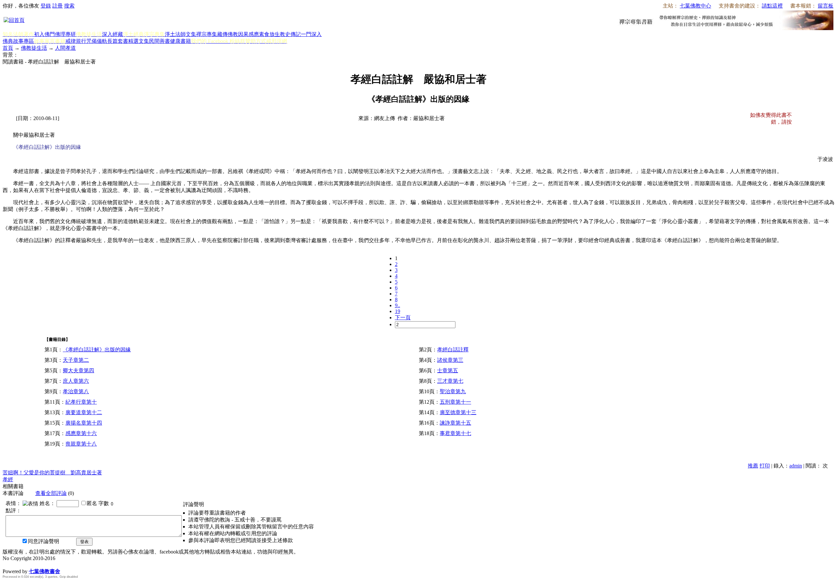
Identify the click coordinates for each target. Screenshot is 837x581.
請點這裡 (772, 6)
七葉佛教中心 (695, 6)
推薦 (753, 465)
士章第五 (447, 370)
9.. (397, 305)
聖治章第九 (453, 391)
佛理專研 (65, 34)
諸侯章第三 (450, 360)
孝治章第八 (76, 391)
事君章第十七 (455, 433)
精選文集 (138, 41)
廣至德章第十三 (458, 412)
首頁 (8, 48)
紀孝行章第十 (81, 402)
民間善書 (159, 41)
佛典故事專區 (18, 41)
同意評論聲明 (43, 541)
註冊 (57, 6)
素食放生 (269, 34)
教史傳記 (290, 34)
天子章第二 (76, 360)
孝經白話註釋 (453, 349)
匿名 (92, 503)
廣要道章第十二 (83, 412)
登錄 (46, 6)
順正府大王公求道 (35, 564)
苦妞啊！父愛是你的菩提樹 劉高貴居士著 (52, 472)
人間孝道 (65, 48)
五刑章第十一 (455, 402)
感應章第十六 (81, 433)
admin (795, 465)
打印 (765, 465)
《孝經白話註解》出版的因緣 (97, 349)
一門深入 (311, 34)
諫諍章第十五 (455, 423)
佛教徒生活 (34, 48)
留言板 (825, 6)
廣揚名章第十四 (83, 423)
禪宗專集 (206, 34)
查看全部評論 (51, 493)
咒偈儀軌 (96, 41)
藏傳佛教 (227, 34)
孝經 (8, 479)
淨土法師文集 (180, 34)
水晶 (8, 564)
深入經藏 (112, 34)
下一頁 (403, 317)
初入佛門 (44, 34)
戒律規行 (75, 41)
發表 (84, 541)
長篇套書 (117, 41)
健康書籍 (180, 41)
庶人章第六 (76, 381)
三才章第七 (450, 381)
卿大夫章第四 (78, 370)
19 (397, 311)
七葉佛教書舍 (44, 571)
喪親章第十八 (81, 444)
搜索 (69, 6)
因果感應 (248, 34)
